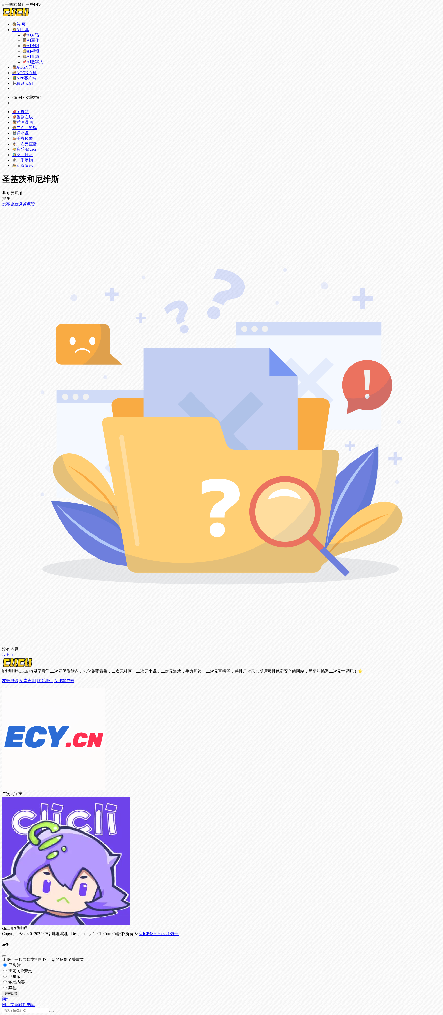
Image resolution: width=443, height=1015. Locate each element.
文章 (14, 1004)
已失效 (14, 965)
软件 (22, 1004)
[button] (6, 999)
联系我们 (45, 680)
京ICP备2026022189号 (159, 933)
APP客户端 (64, 680)
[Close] (4, 956)
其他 (12, 988)
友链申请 (10, 680)
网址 (6, 1004)
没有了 (8, 654)
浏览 (22, 204)
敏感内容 (16, 982)
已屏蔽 (14, 976)
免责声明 (27, 680)
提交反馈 (10, 994)
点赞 (31, 204)
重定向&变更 (19, 971)
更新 (14, 204)
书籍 (31, 1004)
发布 (6, 204)
